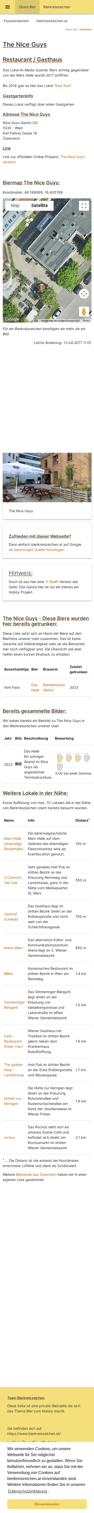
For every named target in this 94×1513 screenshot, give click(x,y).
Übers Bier (71, 29)
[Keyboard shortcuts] (36, 321)
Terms (86, 320)
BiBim (8, 973)
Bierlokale (85, 29)
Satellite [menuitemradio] (39, 205)
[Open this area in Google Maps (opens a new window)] (12, 319)
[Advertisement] (47, 395)
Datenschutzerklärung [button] (27, 1491)
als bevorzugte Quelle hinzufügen (36, 549)
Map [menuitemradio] (15, 205)
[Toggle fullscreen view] (84, 206)
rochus (9, 1137)
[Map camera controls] (84, 294)
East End (62, 86)
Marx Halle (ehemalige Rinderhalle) (13, 843)
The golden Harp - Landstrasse (14, 1069)
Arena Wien (13, 948)
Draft (53, 582)
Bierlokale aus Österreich (36, 1174)
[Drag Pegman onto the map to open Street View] (84, 312)
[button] (50, 1492)
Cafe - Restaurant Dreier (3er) (13, 1041)
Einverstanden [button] (47, 1504)
